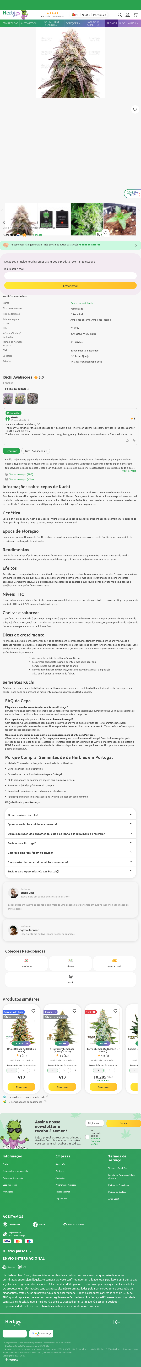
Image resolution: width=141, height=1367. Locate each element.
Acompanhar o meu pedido (15, 1171)
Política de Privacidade (118, 1185)
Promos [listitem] (112, 23)
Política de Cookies (117, 1191)
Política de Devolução (13, 1177)
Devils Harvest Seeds (81, 303)
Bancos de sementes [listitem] (93, 23)
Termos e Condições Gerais (96, 1141)
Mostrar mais (129, 470)
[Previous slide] (2, 210)
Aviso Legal (113, 1198)
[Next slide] (139, 210)
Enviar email (70, 285)
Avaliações (60, 1177)
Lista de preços (10, 1184)
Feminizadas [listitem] (10, 23)
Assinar (124, 1123)
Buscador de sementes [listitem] (51, 23)
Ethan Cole (27, 892)
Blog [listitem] (122, 23)
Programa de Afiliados (66, 1184)
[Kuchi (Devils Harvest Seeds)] (70, 110)
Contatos (60, 1171)
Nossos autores (63, 1191)
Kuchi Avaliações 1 (35, 450)
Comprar (21, 1087)
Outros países (15, 1251)
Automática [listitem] (29, 23)
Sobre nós (60, 1164)
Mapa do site (61, 1198)
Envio (5, 1164)
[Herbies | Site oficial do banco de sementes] (19, 14)
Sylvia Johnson (29, 930)
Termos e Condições (117, 1168)
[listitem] (128, 15)
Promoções (8, 1191)
